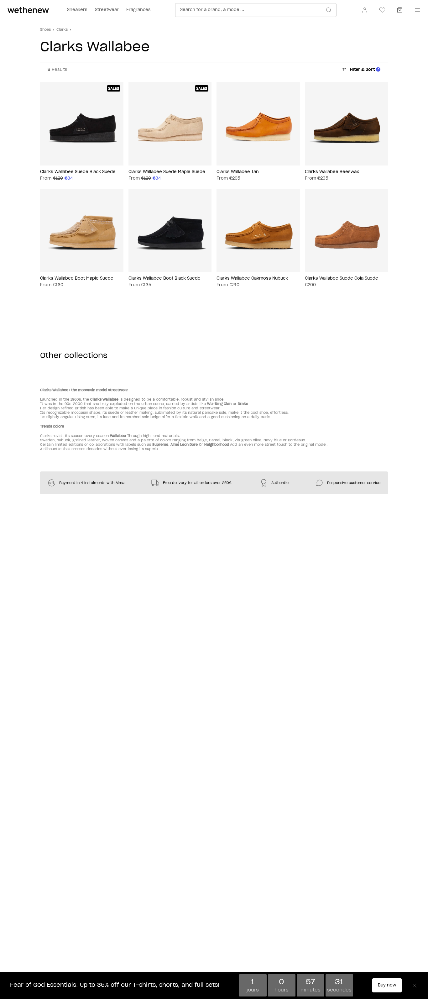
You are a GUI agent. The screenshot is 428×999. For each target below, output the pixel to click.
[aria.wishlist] (382, 10)
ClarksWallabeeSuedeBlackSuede (78, 172)
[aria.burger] (416, 10)
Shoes (45, 29)
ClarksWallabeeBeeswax (332, 172)
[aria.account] (364, 10)
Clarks (62, 29)
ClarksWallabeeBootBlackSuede (164, 278)
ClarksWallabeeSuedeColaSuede (341, 278)
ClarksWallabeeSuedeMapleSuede (166, 172)
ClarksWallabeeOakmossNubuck (252, 278)
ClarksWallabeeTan (238, 172)
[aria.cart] (399, 10)
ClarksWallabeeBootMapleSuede (76, 278)
